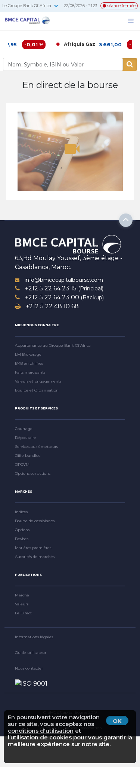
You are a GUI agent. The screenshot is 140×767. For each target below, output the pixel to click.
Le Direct (23, 613)
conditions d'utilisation (41, 730)
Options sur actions (32, 473)
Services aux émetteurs (36, 446)
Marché (22, 595)
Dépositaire (25, 437)
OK (117, 720)
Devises (21, 538)
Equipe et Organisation (37, 390)
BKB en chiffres (29, 363)
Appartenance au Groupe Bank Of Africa (53, 345)
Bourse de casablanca (35, 520)
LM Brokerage (28, 354)
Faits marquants (30, 372)
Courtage (23, 428)
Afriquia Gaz (72, 44)
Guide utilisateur (30, 652)
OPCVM (22, 464)
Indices (21, 511)
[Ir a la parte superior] (126, 220)
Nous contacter (29, 668)
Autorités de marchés (35, 556)
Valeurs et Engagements (38, 381)
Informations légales (34, 637)
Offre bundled (28, 455)
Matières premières (33, 547)
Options (22, 529)
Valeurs (21, 604)
